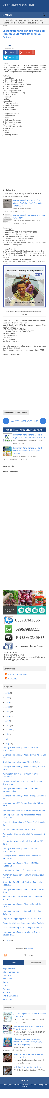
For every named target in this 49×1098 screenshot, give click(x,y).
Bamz (24, 1086)
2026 (7, 693)
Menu (8, 15)
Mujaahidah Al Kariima (18, 674)
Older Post (35, 421)
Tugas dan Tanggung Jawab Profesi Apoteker (22, 918)
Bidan (5, 982)
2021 (7, 711)
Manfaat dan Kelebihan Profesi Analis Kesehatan (24, 810)
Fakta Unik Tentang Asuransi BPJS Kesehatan (22, 927)
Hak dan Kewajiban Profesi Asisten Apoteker (22, 870)
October (9, 729)
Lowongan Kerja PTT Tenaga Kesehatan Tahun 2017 (29, 216)
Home (5, 20)
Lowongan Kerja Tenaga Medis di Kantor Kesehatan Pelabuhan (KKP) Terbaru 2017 (27, 203)
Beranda (24, 1080)
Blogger (29, 948)
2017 (7, 725)
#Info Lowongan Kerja (15, 412)
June (7, 739)
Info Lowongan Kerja (19, 20)
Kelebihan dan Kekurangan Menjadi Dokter (22, 762)
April (7, 940)
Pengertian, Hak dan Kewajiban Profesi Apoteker (24, 923)
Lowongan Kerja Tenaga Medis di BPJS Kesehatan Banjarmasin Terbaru (29, 436)
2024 (7, 697)
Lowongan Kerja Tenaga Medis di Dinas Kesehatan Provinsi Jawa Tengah (27, 451)
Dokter (5, 985)
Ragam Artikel (9, 968)
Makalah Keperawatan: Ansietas (27, 1067)
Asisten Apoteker (10, 999)
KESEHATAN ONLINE (19, 5)
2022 (7, 707)
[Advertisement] (24, 161)
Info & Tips (7, 978)
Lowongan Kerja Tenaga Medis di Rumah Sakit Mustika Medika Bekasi (22, 195)
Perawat (6, 989)
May (7, 743)
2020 (7, 716)
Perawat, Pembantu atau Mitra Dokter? (19, 829)
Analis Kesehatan (10, 996)
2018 (7, 721)
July (7, 734)
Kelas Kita (7, 975)
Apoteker (6, 992)
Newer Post (14, 421)
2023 (7, 702)
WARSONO (12, 678)
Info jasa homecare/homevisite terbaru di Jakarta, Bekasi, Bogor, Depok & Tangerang (27, 1042)
